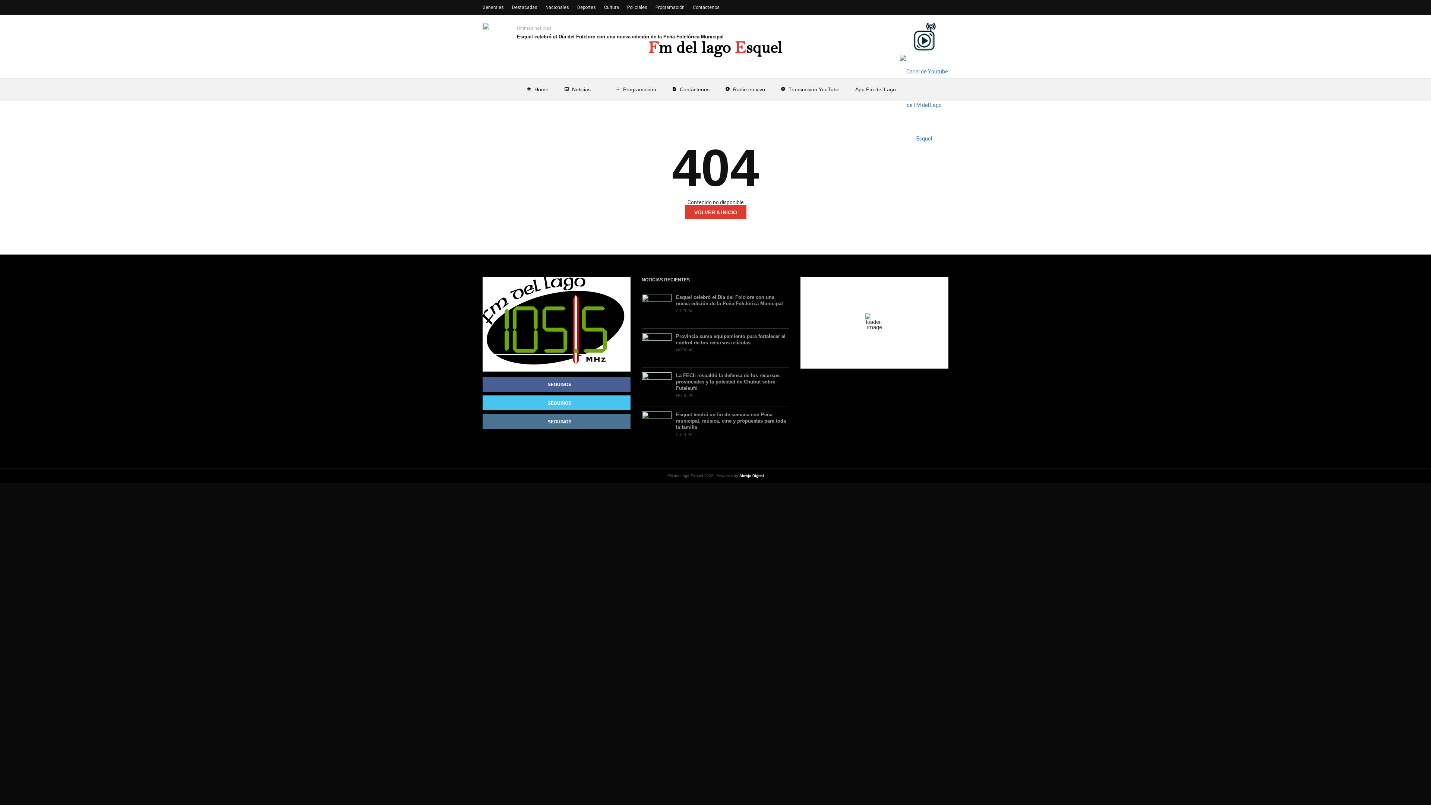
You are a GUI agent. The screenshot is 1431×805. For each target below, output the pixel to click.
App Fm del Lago (875, 89)
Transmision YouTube (810, 89)
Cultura (611, 7)
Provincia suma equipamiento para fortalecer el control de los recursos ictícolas (731, 339)
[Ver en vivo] (924, 105)
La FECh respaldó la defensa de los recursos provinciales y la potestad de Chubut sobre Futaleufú (728, 382)
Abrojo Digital (751, 476)
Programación (635, 89)
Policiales (637, 7)
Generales (493, 7)
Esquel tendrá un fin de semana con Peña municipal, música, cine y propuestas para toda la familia (731, 421)
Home (538, 89)
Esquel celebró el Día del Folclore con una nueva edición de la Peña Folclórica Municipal (620, 37)
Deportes (586, 7)
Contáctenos (691, 89)
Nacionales (557, 7)
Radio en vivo (745, 89)
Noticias (577, 89)
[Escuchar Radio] (924, 37)
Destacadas (524, 7)
